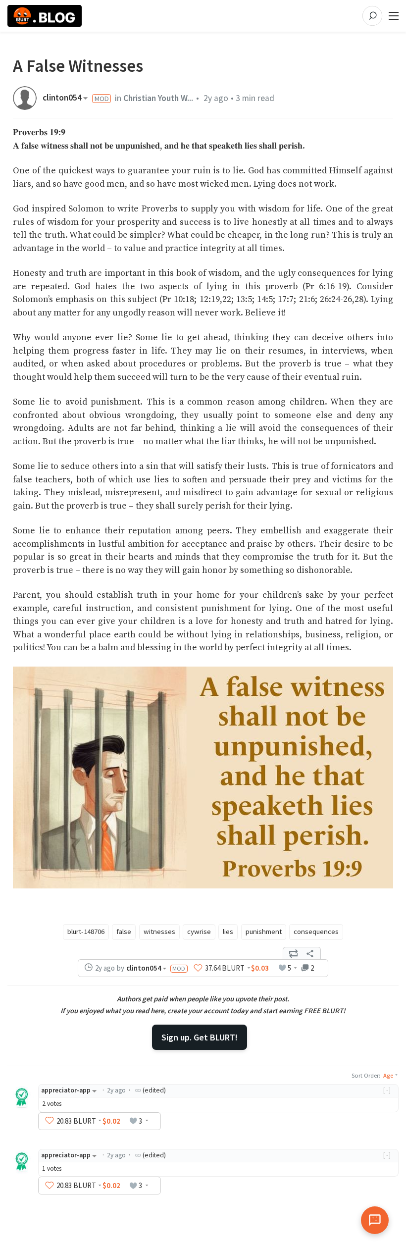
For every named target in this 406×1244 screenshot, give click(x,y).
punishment (264, 931)
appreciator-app (66, 1090)
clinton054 (62, 98)
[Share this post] (309, 953)
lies (228, 931)
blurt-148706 (85, 931)
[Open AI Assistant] (375, 1220)
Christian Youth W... (158, 98)
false (123, 931)
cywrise (199, 931)
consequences (316, 931)
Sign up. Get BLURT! (199, 1037)
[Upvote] (198, 968)
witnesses (159, 931)
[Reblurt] (293, 953)
